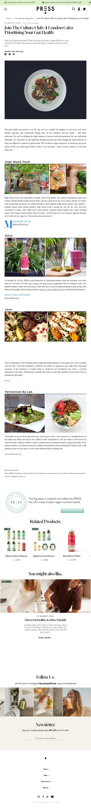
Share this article (14, 52)
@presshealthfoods (47, 684)
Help (45, 775)
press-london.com (12, 298)
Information (45, 781)
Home (8, 18)
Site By (55, 802)
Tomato (42, 290)
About (45, 788)
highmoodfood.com (20, 224)
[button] (86, 544)
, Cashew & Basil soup (53, 290)
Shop (45, 769)
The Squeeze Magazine (24, 18)
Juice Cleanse (33, 283)
